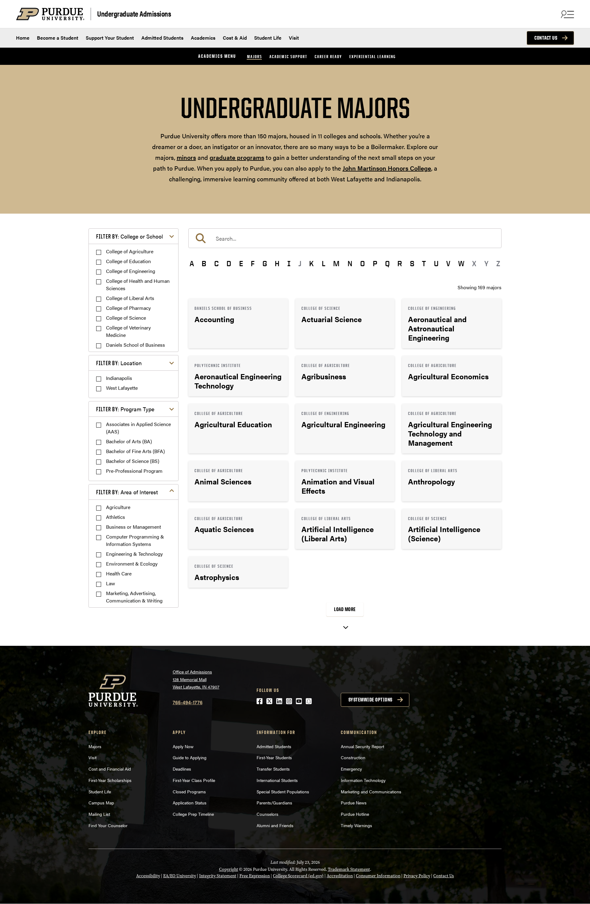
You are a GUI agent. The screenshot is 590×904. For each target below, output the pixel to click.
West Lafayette (122, 387)
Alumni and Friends (275, 825)
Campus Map (101, 802)
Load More (345, 609)
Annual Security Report (362, 746)
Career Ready (328, 56)
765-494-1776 (188, 702)
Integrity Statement (217, 876)
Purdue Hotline (355, 814)
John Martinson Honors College (387, 168)
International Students (277, 780)
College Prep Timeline (193, 814)
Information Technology (363, 780)
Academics (203, 37)
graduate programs (237, 157)
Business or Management (133, 526)
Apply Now (183, 746)
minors (186, 157)
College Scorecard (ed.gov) (298, 876)
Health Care (119, 573)
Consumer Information (378, 876)
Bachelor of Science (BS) (132, 460)
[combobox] (345, 238)
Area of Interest (127, 492)
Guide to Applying (189, 757)
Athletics (115, 516)
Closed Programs (189, 791)
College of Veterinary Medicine (128, 331)
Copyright (228, 869)
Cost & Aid (235, 37)
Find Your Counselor (108, 825)
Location (119, 363)
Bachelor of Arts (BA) (129, 441)
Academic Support (288, 56)
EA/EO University (179, 876)
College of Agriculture (129, 251)
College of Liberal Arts (130, 298)
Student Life (267, 37)
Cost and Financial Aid (109, 769)
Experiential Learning (372, 56)
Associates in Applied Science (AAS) (138, 427)
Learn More (238, 323)
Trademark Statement (349, 869)
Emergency (351, 769)
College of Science (126, 317)
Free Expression (254, 876)
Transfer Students (273, 769)
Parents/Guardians (274, 802)
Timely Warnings (356, 825)
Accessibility (148, 876)
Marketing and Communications (371, 791)
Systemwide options (370, 700)
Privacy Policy (416, 876)
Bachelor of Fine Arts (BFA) (135, 451)
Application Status (189, 802)
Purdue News (354, 802)
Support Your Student (110, 37)
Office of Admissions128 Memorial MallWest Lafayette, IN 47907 (196, 679)
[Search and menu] (566, 14)
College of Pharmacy (128, 307)
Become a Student (57, 37)
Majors (254, 56)
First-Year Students (274, 757)
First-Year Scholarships (110, 780)
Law (110, 583)
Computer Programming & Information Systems (135, 540)
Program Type (125, 409)
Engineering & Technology (134, 553)
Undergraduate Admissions (134, 13)
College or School (129, 236)
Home (23, 37)
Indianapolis (119, 377)
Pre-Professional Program (134, 470)
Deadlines (182, 769)
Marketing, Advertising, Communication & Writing (134, 597)
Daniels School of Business (135, 344)
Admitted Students (162, 37)
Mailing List (99, 814)
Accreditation (340, 876)
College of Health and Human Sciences (138, 284)
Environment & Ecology (132, 563)
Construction (353, 757)
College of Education (128, 261)
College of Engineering (130, 270)
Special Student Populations (283, 791)
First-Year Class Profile (194, 780)
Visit (294, 37)
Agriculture (118, 507)
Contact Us (545, 38)
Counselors (267, 814)
